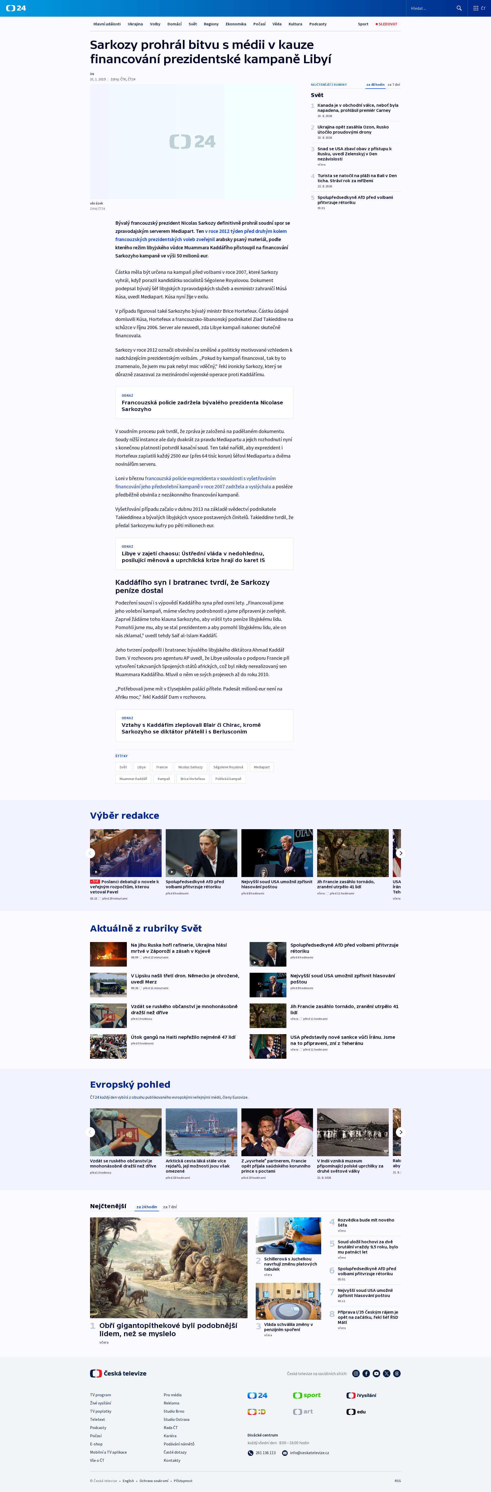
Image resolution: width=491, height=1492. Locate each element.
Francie (162, 767)
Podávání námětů (179, 1443)
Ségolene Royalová (228, 767)
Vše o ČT (97, 1460)
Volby (155, 23)
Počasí (259, 23)
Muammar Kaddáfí (133, 778)
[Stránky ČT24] (257, 1395)
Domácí (175, 23)
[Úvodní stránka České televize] (118, 1373)
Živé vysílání (100, 1402)
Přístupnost (183, 1480)
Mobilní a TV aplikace (108, 1452)
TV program (100, 1394)
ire (92, 73)
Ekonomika (236, 23)
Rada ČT (171, 1427)
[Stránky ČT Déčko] (257, 1411)
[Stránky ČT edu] (356, 1411)
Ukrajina (135, 23)
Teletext (97, 1419)
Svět (193, 23)
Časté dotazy (175, 1452)
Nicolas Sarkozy (190, 767)
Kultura (295, 23)
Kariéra (170, 1435)
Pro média (173, 1394)
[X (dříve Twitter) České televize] (387, 1373)
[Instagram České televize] (356, 1373)
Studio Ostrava (176, 1419)
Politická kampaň (228, 778)
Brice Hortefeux (193, 778)
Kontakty (172, 1460)
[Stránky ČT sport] (307, 1395)
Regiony (211, 23)
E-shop (96, 1443)
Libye (142, 767)
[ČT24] (16, 8)
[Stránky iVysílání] (361, 1395)
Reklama (171, 1402)
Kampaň (164, 778)
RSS (398, 1480)
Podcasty (318, 23)
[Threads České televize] (397, 1373)
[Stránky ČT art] (303, 1411)
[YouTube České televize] (376, 1373)
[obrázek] (192, 141)
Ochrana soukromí (154, 1480)
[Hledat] (459, 8)
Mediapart (262, 767)
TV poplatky (100, 1411)
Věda (277, 23)
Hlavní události (107, 23)
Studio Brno (174, 1411)
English (128, 1480)
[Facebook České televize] (366, 1373)
